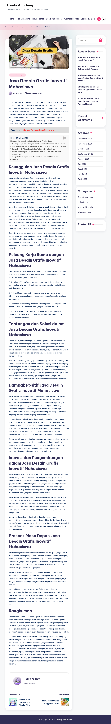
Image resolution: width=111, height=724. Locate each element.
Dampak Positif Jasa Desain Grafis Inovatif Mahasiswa (33, 149)
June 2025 (82, 169)
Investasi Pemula (85, 207)
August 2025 (83, 159)
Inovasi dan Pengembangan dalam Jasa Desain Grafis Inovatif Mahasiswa (36, 153)
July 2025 (82, 164)
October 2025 (84, 149)
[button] (30, 684)
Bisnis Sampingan (17, 75)
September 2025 (85, 154)
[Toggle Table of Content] (64, 138)
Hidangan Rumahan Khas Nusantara (38, 130)
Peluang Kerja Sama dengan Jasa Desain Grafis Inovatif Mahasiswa (38, 144)
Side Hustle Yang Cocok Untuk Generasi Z (89, 58)
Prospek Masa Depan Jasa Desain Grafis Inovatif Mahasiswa (35, 157)
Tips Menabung (84, 212)
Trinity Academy (20, 5)
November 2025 (85, 144)
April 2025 (82, 179)
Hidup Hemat (83, 202)
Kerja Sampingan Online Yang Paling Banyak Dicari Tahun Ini (90, 78)
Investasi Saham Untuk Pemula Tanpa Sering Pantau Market (88, 101)
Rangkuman (16, 159)
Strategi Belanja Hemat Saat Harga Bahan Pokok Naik (90, 90)
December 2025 (85, 139)
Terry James (32, 678)
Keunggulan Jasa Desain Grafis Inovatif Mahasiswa (31, 141)
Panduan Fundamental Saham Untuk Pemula (88, 67)
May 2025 (82, 174)
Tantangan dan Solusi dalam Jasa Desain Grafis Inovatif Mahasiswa (39, 146)
